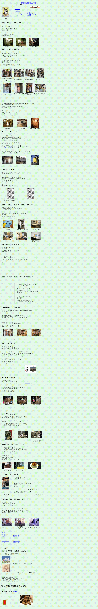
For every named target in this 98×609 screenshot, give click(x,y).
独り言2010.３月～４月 (16, 541)
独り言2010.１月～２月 (16, 542)
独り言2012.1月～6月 (19, 16)
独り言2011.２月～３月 (30, 13)
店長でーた (19, 7)
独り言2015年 (18, 11)
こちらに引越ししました (16, 591)
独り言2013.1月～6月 (19, 14)
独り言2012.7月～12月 (19, 15)
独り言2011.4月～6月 (30, 12)
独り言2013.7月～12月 (19, 13)
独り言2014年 (18, 12)
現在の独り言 (17, 9)
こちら (6, 349)
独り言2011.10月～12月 (5, 541)
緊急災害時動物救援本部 (8, 147)
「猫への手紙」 (27, 383)
